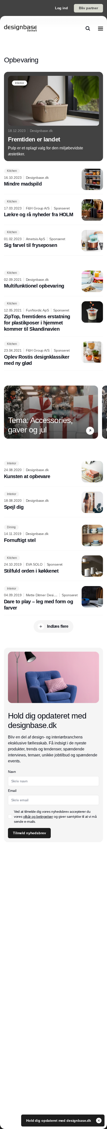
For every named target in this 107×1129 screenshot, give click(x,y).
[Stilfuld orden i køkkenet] (53, 566)
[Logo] (20, 28)
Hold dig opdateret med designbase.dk (59, 1121)
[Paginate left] (8, 412)
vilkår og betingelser (38, 817)
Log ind (61, 8)
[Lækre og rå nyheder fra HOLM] (53, 210)
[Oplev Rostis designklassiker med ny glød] (53, 353)
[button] (90, 430)
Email (12, 791)
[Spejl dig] (53, 502)
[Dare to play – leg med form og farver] (53, 598)
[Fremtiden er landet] (53, 116)
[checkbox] (10, 817)
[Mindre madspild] (53, 179)
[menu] (100, 28)
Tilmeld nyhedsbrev (29, 833)
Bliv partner (88, 8)
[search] (88, 28)
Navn (12, 772)
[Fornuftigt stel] (53, 535)
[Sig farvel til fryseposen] (53, 240)
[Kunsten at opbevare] (53, 471)
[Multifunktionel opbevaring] (53, 281)
